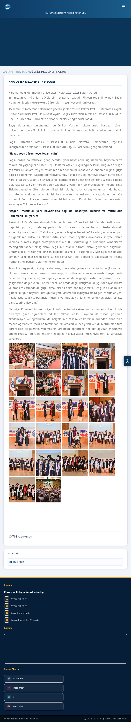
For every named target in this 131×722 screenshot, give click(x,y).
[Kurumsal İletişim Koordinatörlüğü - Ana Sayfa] (8, 7)
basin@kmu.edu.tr (20, 613)
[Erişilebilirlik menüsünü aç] (127, 361)
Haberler (20, 71)
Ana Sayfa (8, 71)
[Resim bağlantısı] (22, 356)
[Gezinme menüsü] (123, 5)
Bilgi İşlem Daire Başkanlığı (113, 718)
